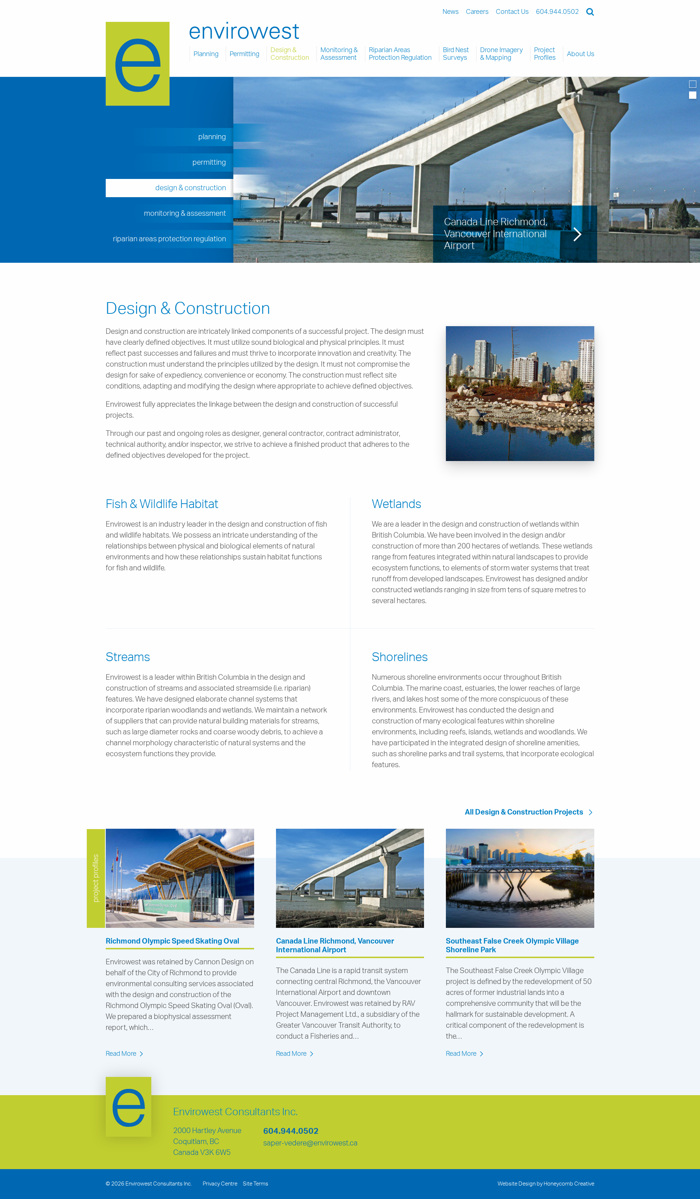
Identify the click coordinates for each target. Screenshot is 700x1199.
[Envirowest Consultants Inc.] (138, 64)
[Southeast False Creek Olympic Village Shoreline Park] (520, 878)
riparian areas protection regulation (169, 239)
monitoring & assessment (185, 213)
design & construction (190, 188)
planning (212, 137)
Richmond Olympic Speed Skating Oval (172, 941)
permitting (209, 162)
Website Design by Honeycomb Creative (546, 1184)
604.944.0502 (291, 1131)
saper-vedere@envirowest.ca (310, 1143)
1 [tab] (692, 84)
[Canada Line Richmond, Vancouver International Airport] (350, 878)
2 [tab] (692, 95)
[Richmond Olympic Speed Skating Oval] (180, 878)
